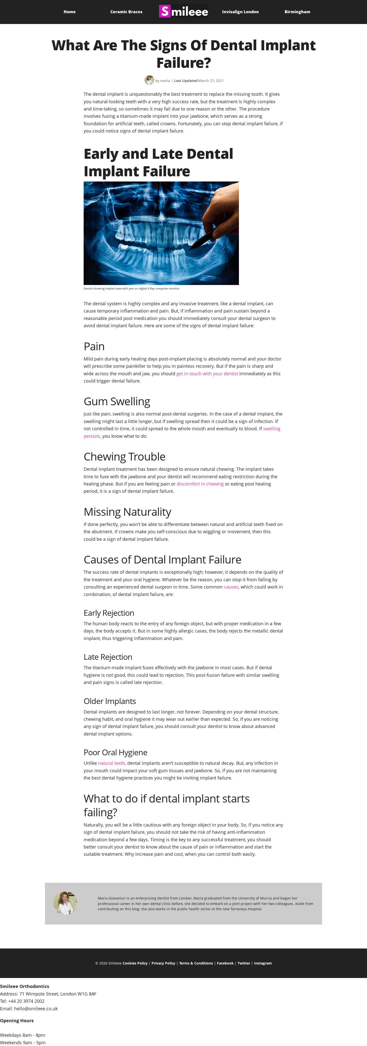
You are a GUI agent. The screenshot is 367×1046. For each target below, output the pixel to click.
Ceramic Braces (126, 11)
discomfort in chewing (200, 483)
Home (70, 11)
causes (231, 587)
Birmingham (297, 11)
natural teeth (111, 763)
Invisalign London (240, 11)
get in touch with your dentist (207, 373)
